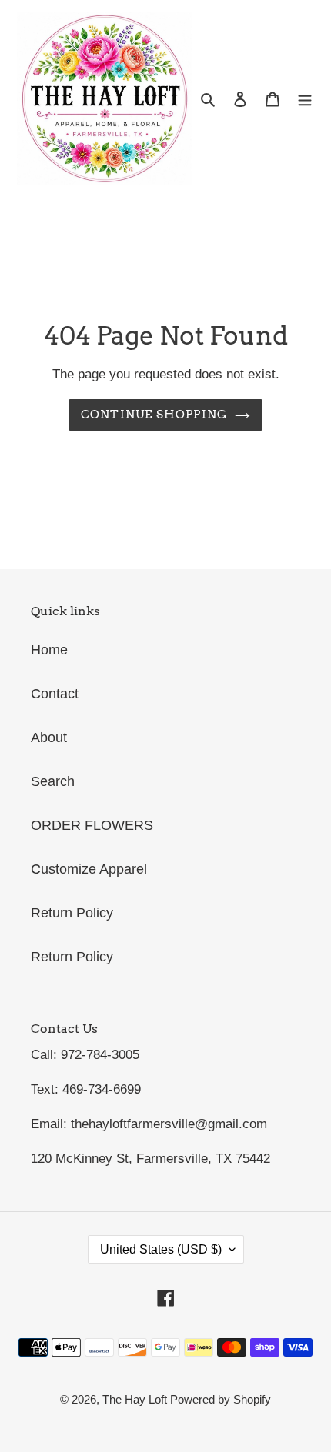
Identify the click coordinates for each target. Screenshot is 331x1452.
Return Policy (72, 913)
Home (49, 650)
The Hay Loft (136, 1399)
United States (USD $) (161, 1249)
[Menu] (305, 99)
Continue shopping (154, 414)
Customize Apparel (89, 869)
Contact (55, 693)
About (49, 737)
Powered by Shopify (220, 1399)
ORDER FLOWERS (92, 825)
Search (53, 781)
